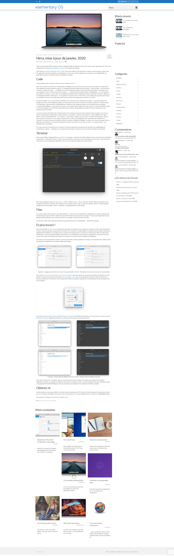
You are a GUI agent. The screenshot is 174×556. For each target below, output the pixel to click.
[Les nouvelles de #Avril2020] (74, 465)
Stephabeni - (125, 140)
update (54, 400)
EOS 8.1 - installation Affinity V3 (125, 182)
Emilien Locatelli (42, 61)
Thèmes (118, 117)
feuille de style (42, 318)
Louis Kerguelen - (127, 156)
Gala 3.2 (48, 380)
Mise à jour (61, 61)
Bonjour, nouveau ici (122, 198)
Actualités (56, 61)
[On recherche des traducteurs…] (100, 508)
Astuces (117, 144)
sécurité (118, 113)
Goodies (118, 87)
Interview (118, 97)
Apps (117, 81)
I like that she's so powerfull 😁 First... (126, 138)
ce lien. (66, 397)
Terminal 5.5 (52, 137)
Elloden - (124, 132)
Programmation (120, 107)
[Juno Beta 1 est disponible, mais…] (100, 465)
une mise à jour (52, 229)
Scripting (118, 110)
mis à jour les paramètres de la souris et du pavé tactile (59, 275)
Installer (118, 94)
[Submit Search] (119, 1)
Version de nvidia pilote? (123, 201)
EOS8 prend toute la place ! (124, 187)
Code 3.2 (72, 83)
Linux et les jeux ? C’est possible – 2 (126, 160)
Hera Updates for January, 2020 (59, 68)
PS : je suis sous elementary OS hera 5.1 (126, 162)
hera (47, 400)
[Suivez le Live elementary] (100, 424)
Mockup (118, 104)
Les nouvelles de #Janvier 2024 (130, 21)
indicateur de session (67, 316)
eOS (45, 400)
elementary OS (49, 7)
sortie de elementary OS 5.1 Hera (54, 71)
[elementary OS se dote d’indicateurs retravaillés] (47, 424)
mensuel (50, 400)
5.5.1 (64, 137)
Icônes (118, 91)
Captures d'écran (121, 84)
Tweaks (118, 120)
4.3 (66, 214)
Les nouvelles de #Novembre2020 (125, 136)
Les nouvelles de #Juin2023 (128, 28)
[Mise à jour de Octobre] (74, 508)
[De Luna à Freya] (74, 424)
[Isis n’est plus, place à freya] (47, 508)
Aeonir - (124, 150)
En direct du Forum (127, 177)
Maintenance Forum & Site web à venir (130, 35)
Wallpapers (119, 123)
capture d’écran (52, 316)
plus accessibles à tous (68, 277)
